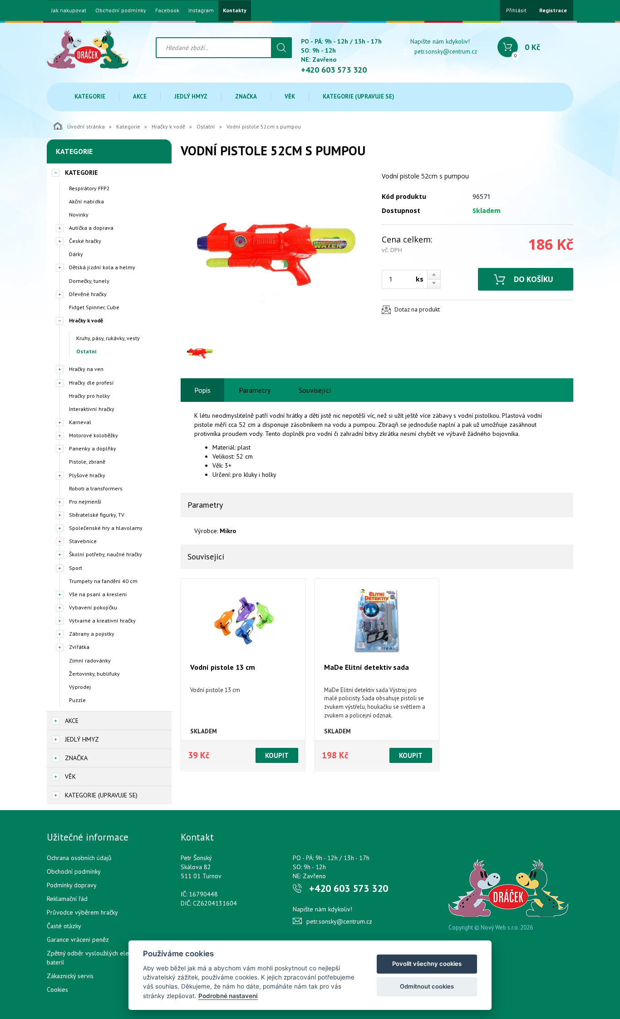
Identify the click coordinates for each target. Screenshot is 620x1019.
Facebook (167, 10)
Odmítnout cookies (427, 986)
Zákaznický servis (70, 976)
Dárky (76, 254)
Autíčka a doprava (91, 227)
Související (315, 390)
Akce (140, 96)
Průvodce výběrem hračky (82, 912)
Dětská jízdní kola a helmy (102, 267)
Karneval (80, 422)
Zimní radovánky (90, 660)
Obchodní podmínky (120, 10)
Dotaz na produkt (417, 309)
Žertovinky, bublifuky (94, 673)
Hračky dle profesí (91, 382)
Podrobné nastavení (228, 995)
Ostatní (206, 126)
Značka (246, 96)
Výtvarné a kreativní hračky (102, 620)
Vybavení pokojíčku (93, 607)
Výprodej (80, 686)
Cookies (57, 989)
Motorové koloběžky (93, 435)
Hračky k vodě (168, 126)
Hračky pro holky (89, 395)
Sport (75, 567)
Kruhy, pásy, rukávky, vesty (108, 338)
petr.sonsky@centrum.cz (445, 51)
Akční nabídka (86, 201)
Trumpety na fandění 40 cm (103, 581)
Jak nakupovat (68, 10)
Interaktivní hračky (91, 409)
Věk (290, 96)
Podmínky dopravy (72, 885)
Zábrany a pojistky (91, 633)
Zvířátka (79, 646)
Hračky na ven (86, 369)
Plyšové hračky (87, 475)
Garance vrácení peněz (78, 939)
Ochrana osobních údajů (79, 858)
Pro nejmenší (85, 501)
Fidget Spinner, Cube (94, 307)
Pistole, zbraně (87, 461)
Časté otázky (64, 926)
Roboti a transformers (96, 488)
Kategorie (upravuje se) (358, 96)
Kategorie (89, 96)
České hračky (85, 240)
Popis (202, 390)
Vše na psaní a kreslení (98, 594)
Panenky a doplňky (92, 448)
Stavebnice (83, 541)
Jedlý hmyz (190, 96)
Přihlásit (516, 10)
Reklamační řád (67, 899)
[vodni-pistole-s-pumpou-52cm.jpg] (276, 253)
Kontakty (234, 10)
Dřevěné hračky (88, 294)
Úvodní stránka (86, 126)
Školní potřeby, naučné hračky (105, 554)
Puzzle (77, 700)
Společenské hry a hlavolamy (106, 527)
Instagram (201, 10)
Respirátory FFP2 (89, 188)
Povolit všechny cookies (427, 963)
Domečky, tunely (89, 280)
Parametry (255, 390)
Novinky (79, 214)
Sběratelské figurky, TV (96, 514)
